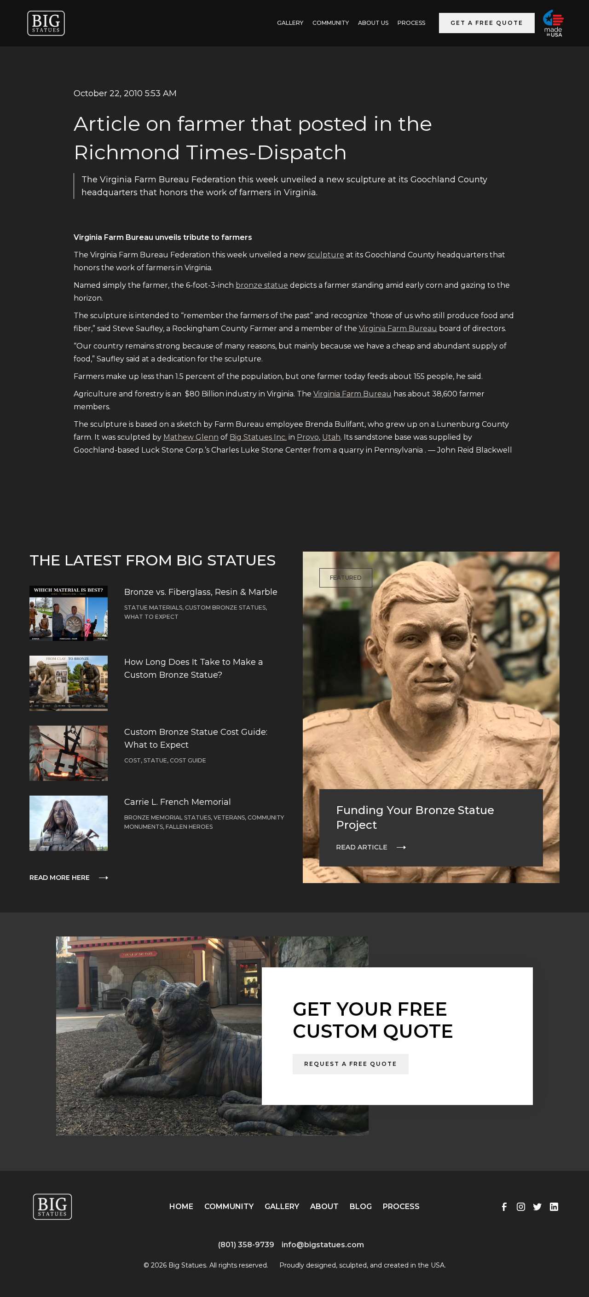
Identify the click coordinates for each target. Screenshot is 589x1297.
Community (330, 22)
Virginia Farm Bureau (398, 328)
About (324, 1206)
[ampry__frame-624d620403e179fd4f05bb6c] (94, 1252)
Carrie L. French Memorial (177, 802)
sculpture (325, 254)
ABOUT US (373, 22)
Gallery (282, 1206)
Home (181, 1206)
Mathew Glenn (191, 437)
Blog (361, 1206)
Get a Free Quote (486, 22)
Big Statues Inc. (258, 437)
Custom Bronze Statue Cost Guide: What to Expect (195, 738)
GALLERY (290, 22)
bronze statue (262, 285)
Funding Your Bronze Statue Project (415, 817)
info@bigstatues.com (323, 1244)
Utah (331, 437)
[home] (46, 23)
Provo (308, 437)
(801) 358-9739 (246, 1244)
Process (411, 22)
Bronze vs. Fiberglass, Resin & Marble (200, 592)
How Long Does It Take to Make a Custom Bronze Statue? (193, 668)
